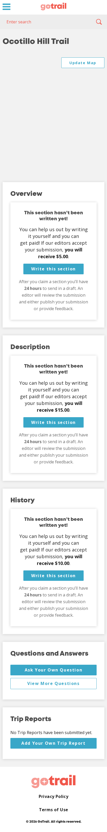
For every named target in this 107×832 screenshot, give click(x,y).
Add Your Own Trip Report (53, 743)
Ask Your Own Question (54, 670)
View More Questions (53, 683)
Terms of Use (53, 810)
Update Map (82, 62)
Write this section (53, 269)
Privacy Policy (54, 796)
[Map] (53, 114)
